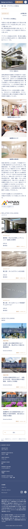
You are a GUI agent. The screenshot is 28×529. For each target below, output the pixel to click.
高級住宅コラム (8, 439)
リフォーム (5, 458)
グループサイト (5, 449)
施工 (6, 463)
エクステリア (14, 439)
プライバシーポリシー (6, 490)
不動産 (6, 472)
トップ (2, 439)
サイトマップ (4, 492)
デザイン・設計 (7, 453)
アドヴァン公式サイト (8, 206)
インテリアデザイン (6, 467)
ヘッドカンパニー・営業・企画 (8, 477)
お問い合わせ (19, 2)
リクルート (4, 487)
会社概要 (3, 484)
